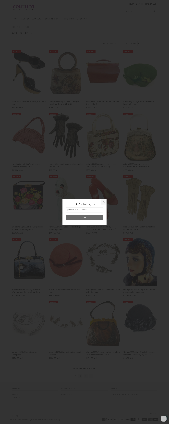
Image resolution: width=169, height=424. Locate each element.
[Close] (104, 202)
